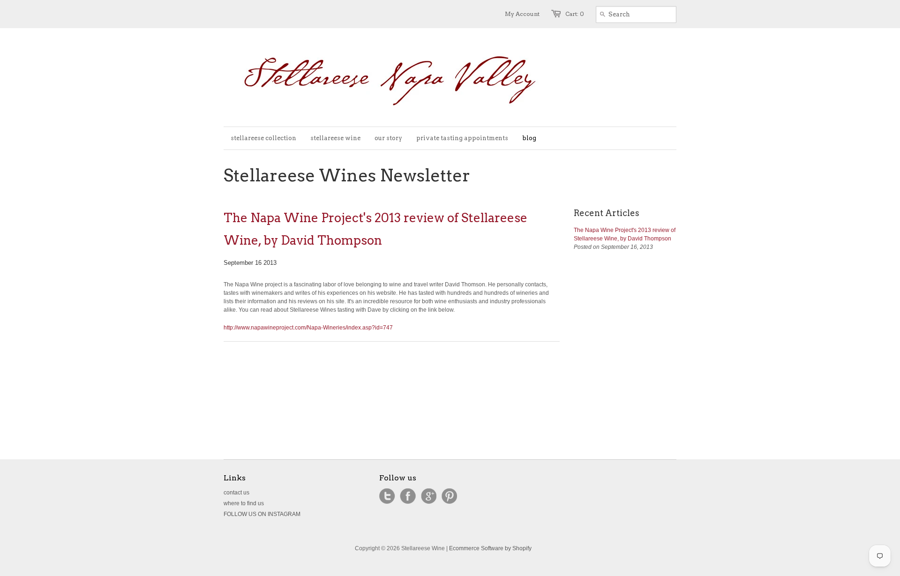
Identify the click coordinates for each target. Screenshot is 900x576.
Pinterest (449, 496)
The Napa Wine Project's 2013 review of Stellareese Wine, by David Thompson (375, 228)
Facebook (408, 496)
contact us (236, 492)
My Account (522, 13)
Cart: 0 (574, 13)
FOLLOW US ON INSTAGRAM (262, 514)
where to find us (244, 503)
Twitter (387, 496)
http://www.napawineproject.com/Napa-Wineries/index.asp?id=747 (308, 327)
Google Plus (428, 496)
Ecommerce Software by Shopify (490, 548)
